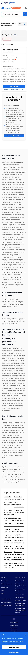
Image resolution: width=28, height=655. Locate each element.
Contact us (4, 587)
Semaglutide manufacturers (19, 559)
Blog (2, 593)
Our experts (4, 581)
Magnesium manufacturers (9, 536)
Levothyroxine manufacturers (19, 525)
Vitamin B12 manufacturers (19, 564)
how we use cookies (13, 643)
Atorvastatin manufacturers (19, 498)
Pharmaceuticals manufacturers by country (20, 610)
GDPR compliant (14, 622)
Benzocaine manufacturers (9, 503)
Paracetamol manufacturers (9, 553)
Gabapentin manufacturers (19, 511)
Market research (20, 597)
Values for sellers (20, 578)
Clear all (8, 39)
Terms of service (14, 625)
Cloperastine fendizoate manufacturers (9, 512)
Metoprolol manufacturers (9, 547)
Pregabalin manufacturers (9, 559)
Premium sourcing (6, 605)
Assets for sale (19, 594)
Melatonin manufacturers (19, 536)
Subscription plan (6, 602)
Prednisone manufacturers (19, 553)
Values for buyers (6, 599)
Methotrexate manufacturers (19, 542)
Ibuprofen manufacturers (19, 519)
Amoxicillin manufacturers (9, 498)
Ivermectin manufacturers (9, 525)
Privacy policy (14, 628)
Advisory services (20, 600)
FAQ (2, 590)
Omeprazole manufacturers (19, 547)
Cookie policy (14, 630)
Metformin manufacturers (9, 542)
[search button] (25, 14)
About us (4, 578)
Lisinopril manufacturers (9, 530)
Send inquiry (14, 86)
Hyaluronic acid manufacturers (9, 519)
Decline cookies (14, 652)
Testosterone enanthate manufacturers (9, 565)
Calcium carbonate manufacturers (19, 505)
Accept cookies (14, 647)
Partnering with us (6, 584)
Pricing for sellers (20, 581)
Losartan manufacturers (19, 530)
